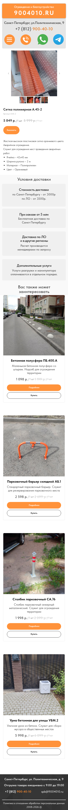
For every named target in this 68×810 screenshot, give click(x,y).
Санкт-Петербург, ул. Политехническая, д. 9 (34, 779)
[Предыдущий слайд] (9, 73)
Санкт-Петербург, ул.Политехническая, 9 (34, 23)
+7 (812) (34, 28)
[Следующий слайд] (59, 73)
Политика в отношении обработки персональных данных (34, 803)
